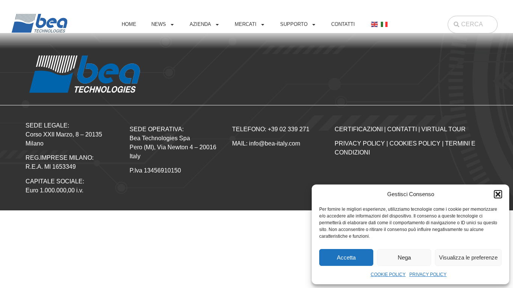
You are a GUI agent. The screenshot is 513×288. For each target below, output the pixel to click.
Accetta (346, 257)
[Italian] (384, 24)
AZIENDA (200, 24)
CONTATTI (343, 24)
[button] (498, 194)
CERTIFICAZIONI (359, 129)
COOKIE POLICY (388, 274)
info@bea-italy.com (274, 143)
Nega (404, 257)
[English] (375, 24)
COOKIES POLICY (415, 143)
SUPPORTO (294, 24)
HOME (129, 24)
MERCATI (245, 24)
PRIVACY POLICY (428, 274)
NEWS (158, 24)
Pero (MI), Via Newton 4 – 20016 (173, 147)
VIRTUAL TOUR (443, 129)
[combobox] (473, 24)
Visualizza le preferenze (468, 257)
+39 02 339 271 (288, 129)
